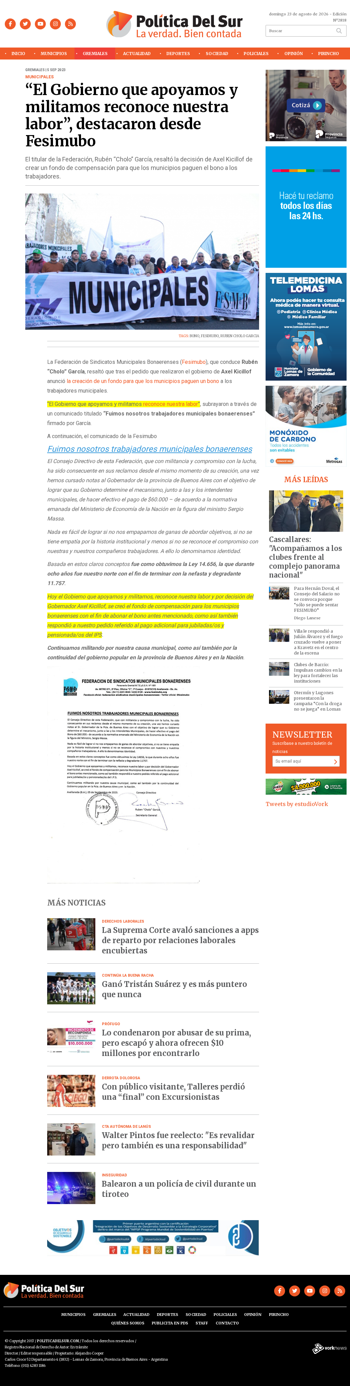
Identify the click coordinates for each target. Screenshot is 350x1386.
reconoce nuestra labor (170, 404)
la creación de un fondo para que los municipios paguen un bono (143, 381)
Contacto (227, 1323)
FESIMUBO (210, 336)
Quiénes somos (127, 1323)
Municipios (54, 53)
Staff (202, 1323)
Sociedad (217, 53)
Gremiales (95, 53)
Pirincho (328, 53)
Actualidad (137, 53)
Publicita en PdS (170, 1323)
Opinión (293, 53)
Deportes (178, 53)
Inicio (18, 53)
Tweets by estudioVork (297, 804)
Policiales (256, 53)
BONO (194, 336)
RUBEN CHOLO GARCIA (239, 336)
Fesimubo (194, 362)
